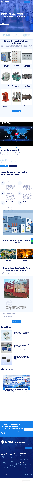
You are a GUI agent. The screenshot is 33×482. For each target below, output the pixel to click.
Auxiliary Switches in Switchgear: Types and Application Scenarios (21, 333)
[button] (15, 2)
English (25, 481)
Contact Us (16, 460)
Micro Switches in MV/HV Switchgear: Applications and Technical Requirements (22, 345)
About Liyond (10, 454)
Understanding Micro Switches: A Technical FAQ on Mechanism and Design (21, 357)
